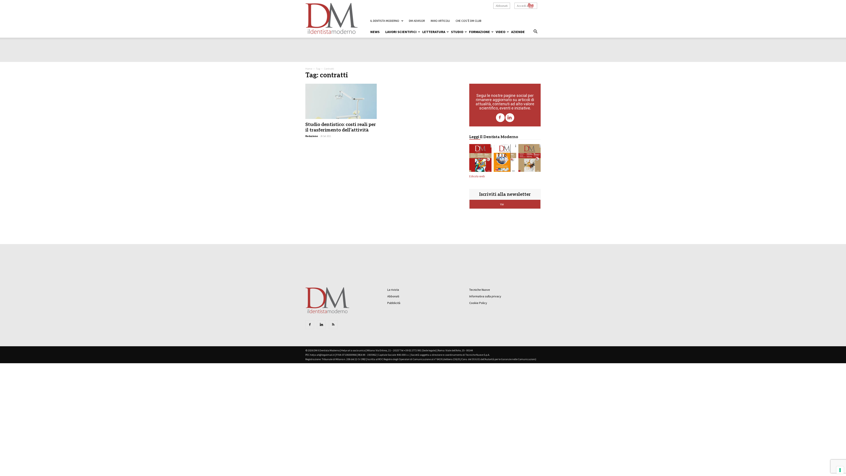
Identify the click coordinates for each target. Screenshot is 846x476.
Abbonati (502, 6)
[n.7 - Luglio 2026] (480, 159)
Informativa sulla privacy (485, 296)
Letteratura (433, 32)
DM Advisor (417, 21)
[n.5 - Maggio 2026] (529, 159)
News (375, 32)
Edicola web (477, 176)
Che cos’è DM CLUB (468, 21)
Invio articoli (440, 21)
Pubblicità (393, 303)
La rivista (393, 290)
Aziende (518, 32)
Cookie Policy (478, 303)
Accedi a (522, 6)
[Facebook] (500, 117)
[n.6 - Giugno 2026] (505, 159)
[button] (535, 32)
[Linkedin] (509, 117)
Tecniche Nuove (479, 290)
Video (500, 32)
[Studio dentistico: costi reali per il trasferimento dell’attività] (341, 101)
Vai (502, 204)
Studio (457, 32)
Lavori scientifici (401, 32)
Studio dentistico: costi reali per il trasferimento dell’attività (340, 127)
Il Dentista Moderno (384, 21)
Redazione (311, 136)
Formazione (479, 32)
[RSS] (333, 324)
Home (308, 68)
